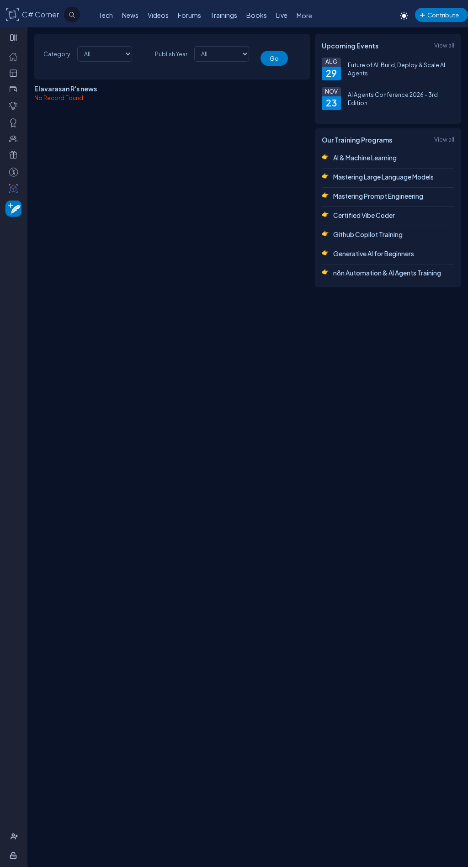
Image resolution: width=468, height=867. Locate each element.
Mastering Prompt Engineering (378, 196)
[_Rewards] (15, 172)
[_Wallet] (15, 89)
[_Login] (15, 855)
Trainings (223, 15)
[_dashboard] (15, 72)
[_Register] (15, 836)
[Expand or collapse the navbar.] (14, 37)
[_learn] (15, 105)
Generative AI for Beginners (373, 253)
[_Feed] (15, 56)
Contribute (443, 15)
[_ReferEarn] (15, 155)
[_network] (15, 138)
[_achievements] (15, 122)
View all (444, 45)
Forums (189, 15)
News (130, 15)
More (304, 15)
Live (281, 15)
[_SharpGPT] (15, 188)
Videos (158, 15)
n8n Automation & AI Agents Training (387, 273)
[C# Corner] (13, 14)
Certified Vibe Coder (364, 215)
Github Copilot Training (368, 234)
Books (256, 15)
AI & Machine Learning (365, 157)
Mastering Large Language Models (383, 177)
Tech (105, 15)
